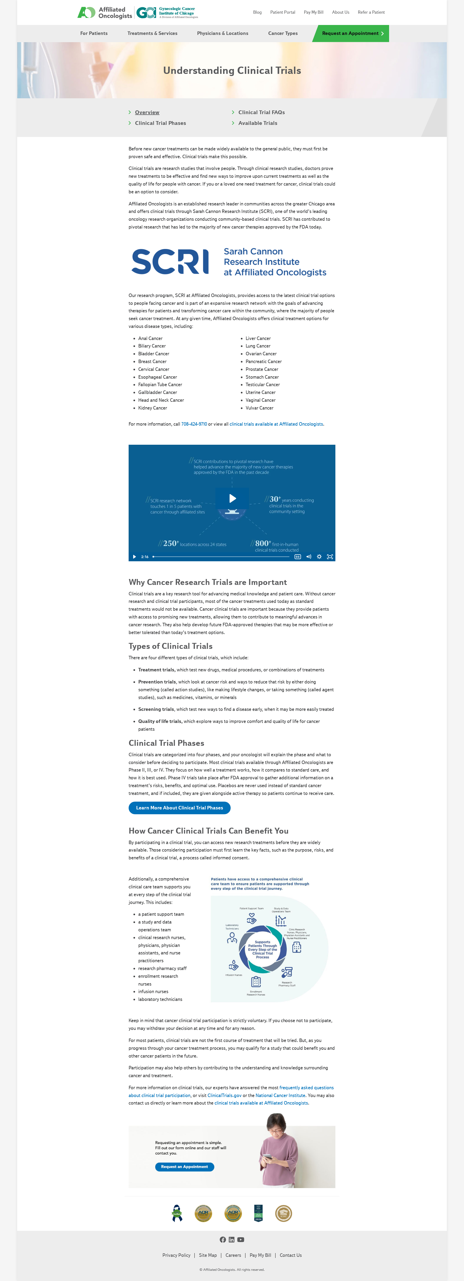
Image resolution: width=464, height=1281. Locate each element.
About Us (340, 12)
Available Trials (257, 123)
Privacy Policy (176, 1255)
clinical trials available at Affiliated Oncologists (276, 424)
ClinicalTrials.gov (225, 1095)
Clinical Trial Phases (160, 123)
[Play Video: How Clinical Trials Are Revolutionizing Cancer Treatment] (232, 498)
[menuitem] (94, 33)
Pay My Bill (314, 12)
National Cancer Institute (280, 1095)
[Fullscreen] (330, 556)
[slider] (221, 556)
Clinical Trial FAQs (261, 112)
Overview (147, 112)
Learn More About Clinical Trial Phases (179, 808)
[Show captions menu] (297, 556)
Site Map (208, 1255)
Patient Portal (282, 12)
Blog (257, 12)
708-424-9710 (194, 424)
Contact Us (291, 1255)
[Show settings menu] (319, 556)
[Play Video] (134, 556)
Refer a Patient (371, 12)
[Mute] (308, 556)
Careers (233, 1255)
